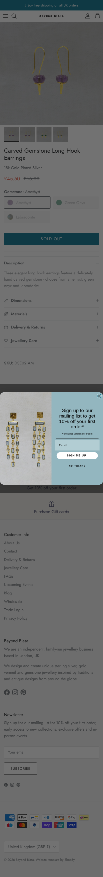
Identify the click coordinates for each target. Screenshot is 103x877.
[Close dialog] (99, 396)
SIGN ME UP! (77, 455)
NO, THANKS (77, 466)
